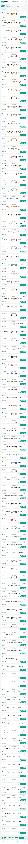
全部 (3, 9)
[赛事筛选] (22, 6)
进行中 (9, 9)
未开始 (15, 9)
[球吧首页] (5, 1)
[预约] (18, 360)
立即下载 (22, 838)
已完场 (20, 9)
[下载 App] (26, 2)
